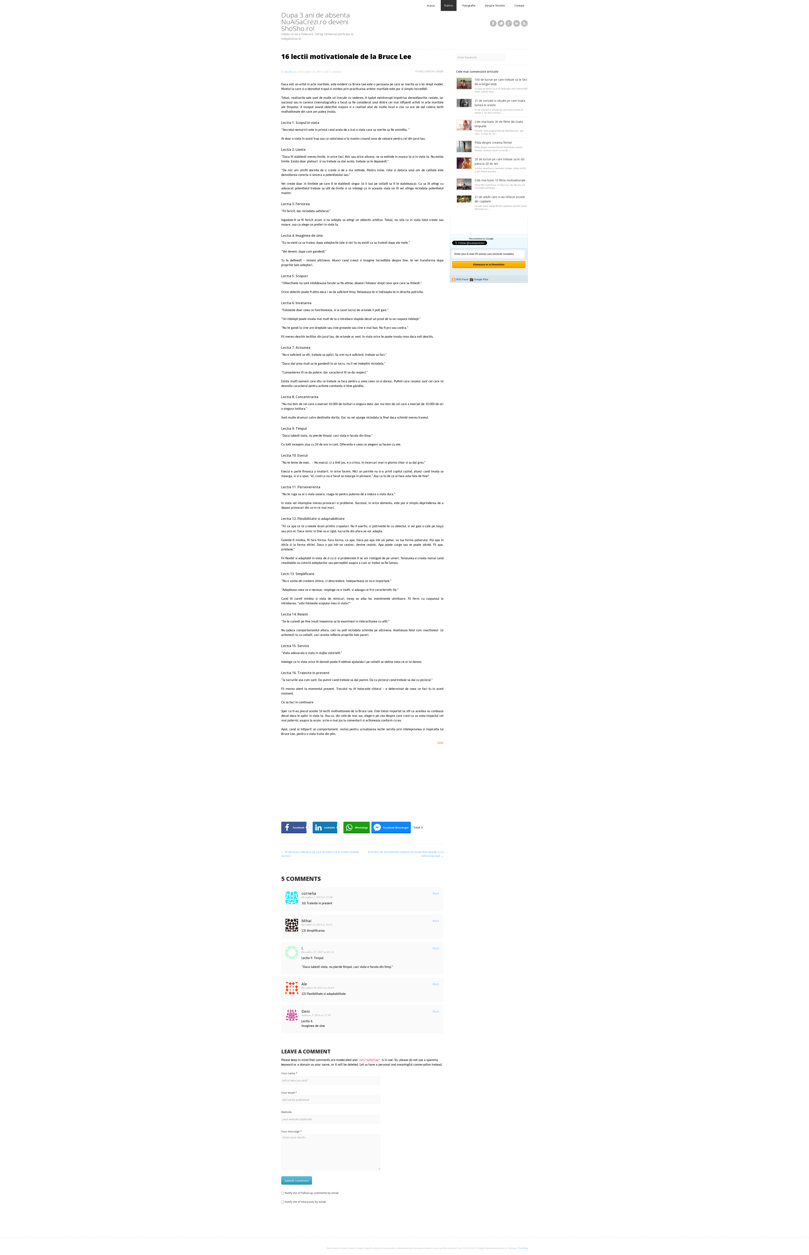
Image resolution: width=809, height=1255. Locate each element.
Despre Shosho (495, 5)
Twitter (501, 23)
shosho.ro (290, 72)
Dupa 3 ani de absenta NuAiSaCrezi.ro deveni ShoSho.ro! (315, 21)
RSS (524, 23)
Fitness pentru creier (429, 71)
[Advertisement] (362, 786)
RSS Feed (462, 279)
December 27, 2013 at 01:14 (317, 952)
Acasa (431, 5)
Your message (291, 1131)
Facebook (493, 23)
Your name (289, 1073)
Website (286, 1112)
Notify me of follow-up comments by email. (312, 1193)
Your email (289, 1092)
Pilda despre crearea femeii (493, 142)
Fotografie (468, 5)
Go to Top (523, 1248)
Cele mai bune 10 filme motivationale (500, 180)
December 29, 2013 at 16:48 (317, 988)
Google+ (508, 23)
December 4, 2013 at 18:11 (316, 924)
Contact (519, 5)
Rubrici (448, 5)
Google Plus (481, 279)
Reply (436, 893)
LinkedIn (516, 23)
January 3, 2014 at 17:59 (316, 1015)
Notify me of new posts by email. (305, 1202)
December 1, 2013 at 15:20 (316, 897)
